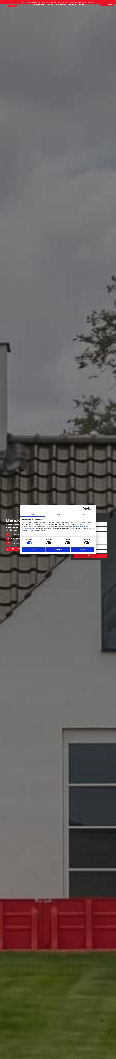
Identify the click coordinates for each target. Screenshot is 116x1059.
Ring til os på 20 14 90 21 (19, 549)
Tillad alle (82, 549)
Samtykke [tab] (32, 514)
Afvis (33, 549)
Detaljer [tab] (58, 514)
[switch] (48, 542)
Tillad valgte (58, 549)
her (40, 534)
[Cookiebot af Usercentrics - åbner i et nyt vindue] (83, 508)
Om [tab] (83, 514)
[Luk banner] (93, 508)
